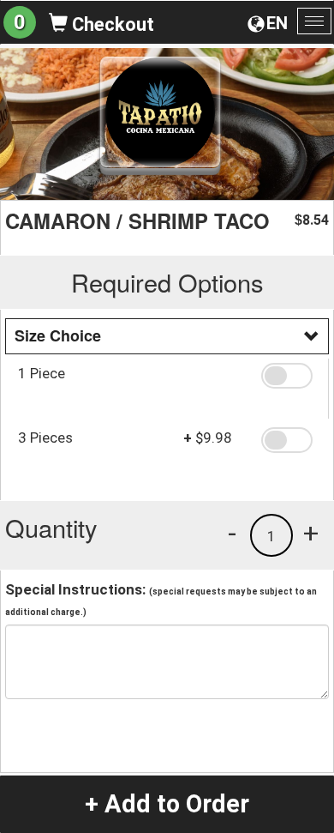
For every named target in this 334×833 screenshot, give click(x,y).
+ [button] (311, 532)
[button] (288, 376)
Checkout (111, 24)
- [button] (232, 532)
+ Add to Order (167, 803)
